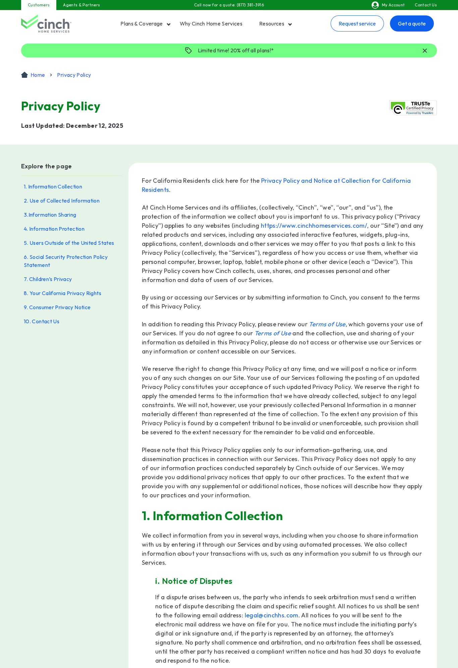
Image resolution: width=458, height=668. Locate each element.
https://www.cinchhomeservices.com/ (314, 225)
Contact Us (426, 4)
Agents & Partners (81, 4)
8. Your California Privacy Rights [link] (62, 293)
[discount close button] (425, 51)
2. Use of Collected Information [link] (62, 200)
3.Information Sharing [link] (50, 214)
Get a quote (412, 23)
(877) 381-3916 (250, 4)
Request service (357, 23)
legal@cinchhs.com (271, 615)
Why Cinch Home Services (211, 23)
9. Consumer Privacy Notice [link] (57, 307)
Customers (39, 4)
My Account (393, 4)
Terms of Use (327, 324)
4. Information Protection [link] (54, 228)
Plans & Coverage (141, 23)
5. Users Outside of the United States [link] (69, 242)
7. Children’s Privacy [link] (48, 279)
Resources (271, 23)
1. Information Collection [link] (53, 186)
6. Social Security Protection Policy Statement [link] (66, 261)
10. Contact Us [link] (41, 321)
